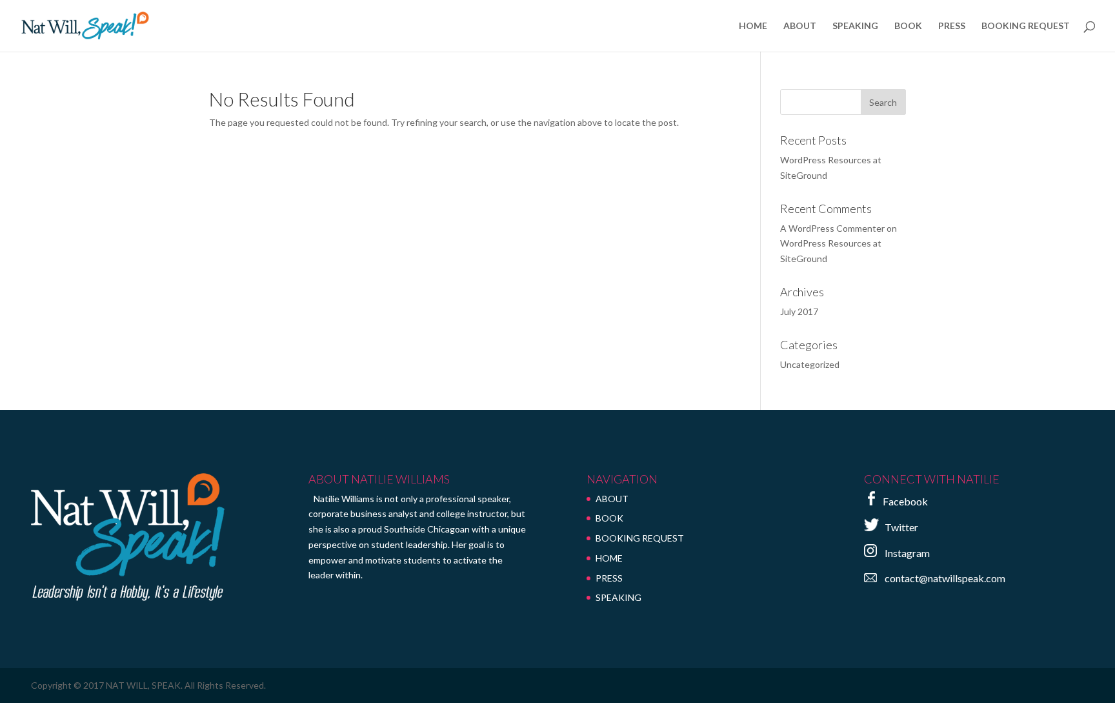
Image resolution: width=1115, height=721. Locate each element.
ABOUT (799, 26)
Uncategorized (809, 364)
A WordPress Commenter (832, 228)
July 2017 (799, 311)
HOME (753, 26)
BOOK (908, 26)
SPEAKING (855, 26)
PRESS (951, 26)
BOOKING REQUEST (1025, 26)
